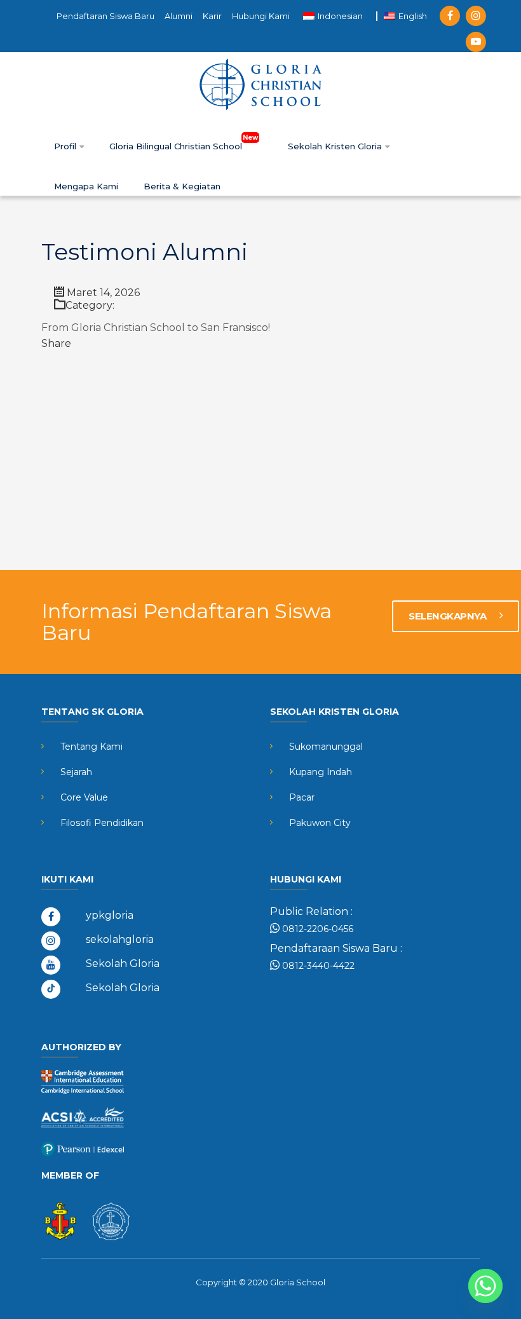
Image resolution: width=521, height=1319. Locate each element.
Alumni (179, 16)
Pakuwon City (320, 823)
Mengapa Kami (86, 186)
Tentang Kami (91, 746)
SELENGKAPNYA (449, 616)
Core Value (84, 797)
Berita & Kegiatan (182, 186)
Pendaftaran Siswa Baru (105, 16)
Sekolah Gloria (122, 963)
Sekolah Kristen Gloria (336, 146)
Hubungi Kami (261, 16)
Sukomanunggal (326, 746)
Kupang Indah (320, 772)
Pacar (302, 797)
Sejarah (76, 772)
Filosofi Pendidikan (102, 823)
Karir (212, 16)
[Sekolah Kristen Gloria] (260, 84)
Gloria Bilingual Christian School (177, 146)
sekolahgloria (120, 939)
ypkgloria (109, 915)
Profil (66, 146)
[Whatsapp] (485, 1286)
